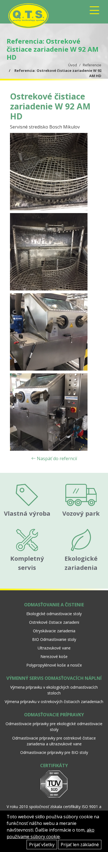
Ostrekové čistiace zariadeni (54, 622)
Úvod (72, 64)
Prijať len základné (80, 844)
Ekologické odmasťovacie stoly (54, 613)
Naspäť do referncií (56, 458)
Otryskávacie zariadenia (54, 630)
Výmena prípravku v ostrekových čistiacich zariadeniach (54, 701)
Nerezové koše (54, 656)
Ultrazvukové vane (54, 648)
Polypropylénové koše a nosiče (54, 665)
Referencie (92, 64)
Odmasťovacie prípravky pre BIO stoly (54, 752)
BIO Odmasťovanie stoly (54, 639)
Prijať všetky (42, 844)
